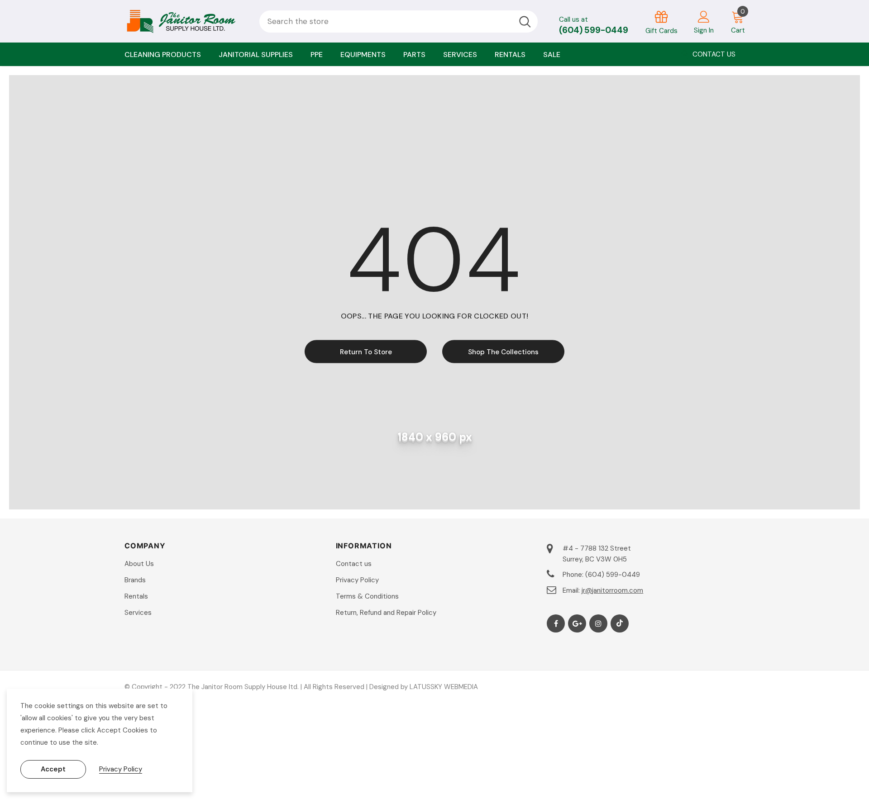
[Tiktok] (620, 623)
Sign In (704, 30)
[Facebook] (556, 623)
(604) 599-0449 (593, 30)
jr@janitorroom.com (612, 590)
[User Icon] (704, 16)
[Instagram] (598, 623)
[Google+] (577, 623)
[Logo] (185, 21)
